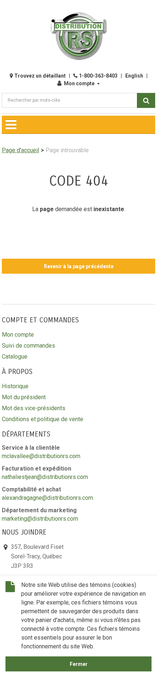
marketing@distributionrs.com (40, 518)
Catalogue (14, 356)
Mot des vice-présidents (33, 408)
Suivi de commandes (28, 345)
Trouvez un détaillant (40, 76)
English (134, 76)
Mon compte (79, 83)
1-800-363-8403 (98, 76)
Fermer (79, 664)
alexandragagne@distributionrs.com (47, 497)
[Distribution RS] (78, 36)
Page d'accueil (20, 150)
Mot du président (24, 397)
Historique (15, 386)
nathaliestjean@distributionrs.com (45, 476)
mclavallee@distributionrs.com (41, 456)
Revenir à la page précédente (79, 266)
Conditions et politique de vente (42, 419)
